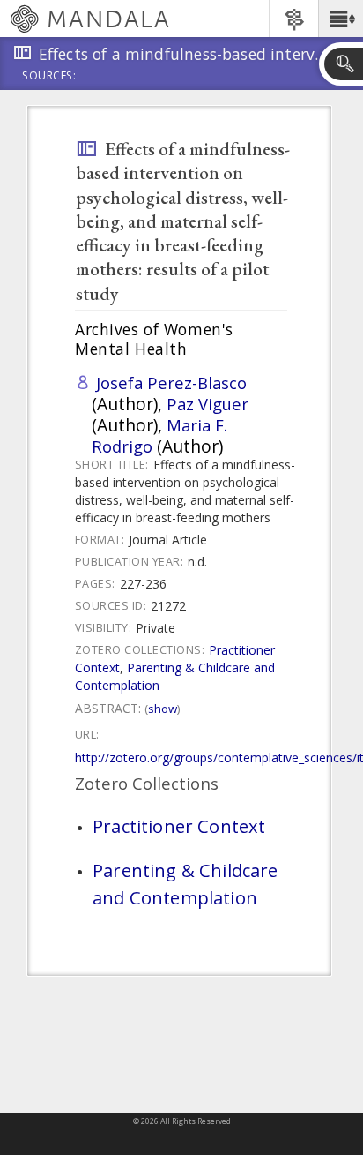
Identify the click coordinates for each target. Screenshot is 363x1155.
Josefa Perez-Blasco (171, 382)
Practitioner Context (179, 826)
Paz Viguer (207, 404)
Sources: (49, 77)
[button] (340, 18)
